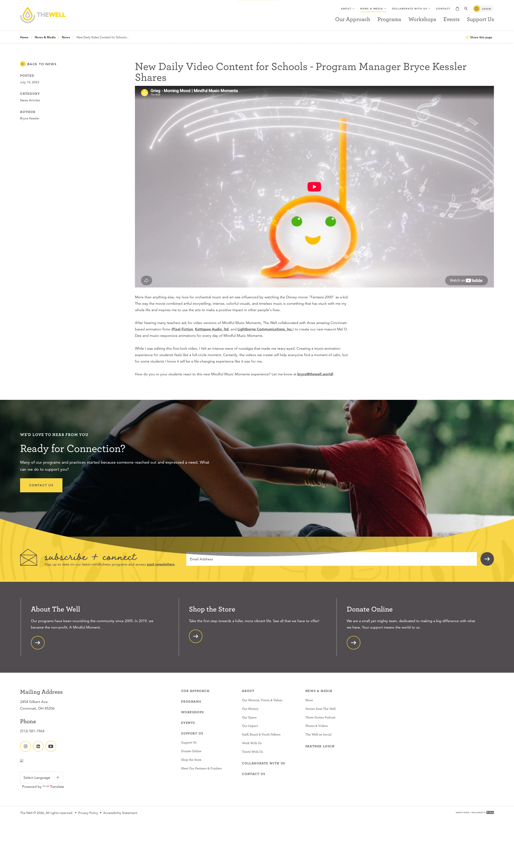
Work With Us (252, 743)
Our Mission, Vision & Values (262, 700)
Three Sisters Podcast (320, 717)
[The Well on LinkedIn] (38, 746)
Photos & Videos (316, 725)
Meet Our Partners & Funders (201, 768)
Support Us (480, 19)
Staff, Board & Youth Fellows (261, 734)
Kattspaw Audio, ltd (211, 329)
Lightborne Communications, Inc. (265, 329)
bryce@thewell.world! (315, 374)
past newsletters (160, 564)
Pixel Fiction (182, 329)
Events (451, 19)
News (66, 37)
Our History (250, 708)
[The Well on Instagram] (25, 746)
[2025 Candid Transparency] (21, 761)
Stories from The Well (320, 708)
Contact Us (253, 774)
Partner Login (320, 746)
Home (24, 37)
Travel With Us (252, 751)
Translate (57, 786)
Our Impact (250, 725)
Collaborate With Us (409, 8)
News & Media (371, 8)
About (346, 8)
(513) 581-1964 (32, 731)
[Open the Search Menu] (466, 8)
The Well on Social (318, 734)
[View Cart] (457, 8)
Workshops (422, 19)
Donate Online (191, 751)
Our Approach (352, 19)
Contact (443, 8)
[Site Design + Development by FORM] (475, 813)
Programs (389, 19)
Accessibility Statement (120, 813)
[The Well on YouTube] (50, 746)
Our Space (249, 717)
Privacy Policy (88, 813)
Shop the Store (191, 759)
